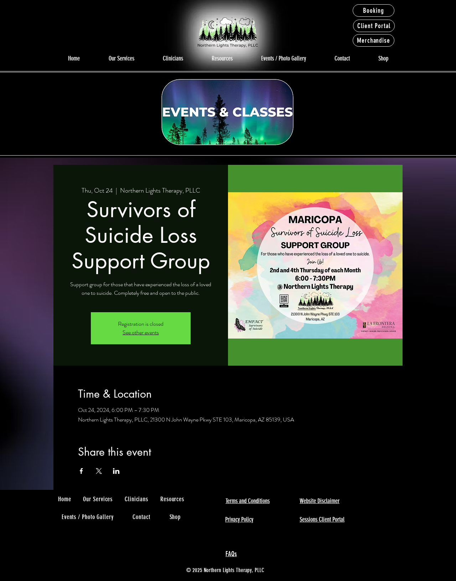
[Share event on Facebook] (81, 471)
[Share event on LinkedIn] (116, 471)
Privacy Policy (239, 519)
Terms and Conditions (248, 501)
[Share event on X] (98, 471)
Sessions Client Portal (322, 519)
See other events (141, 332)
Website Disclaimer (320, 501)
